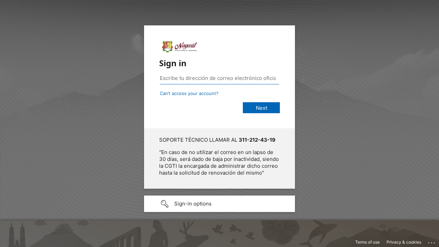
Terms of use (367, 242)
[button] (219, 204)
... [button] (432, 241)
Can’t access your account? (189, 93)
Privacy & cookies (404, 242)
